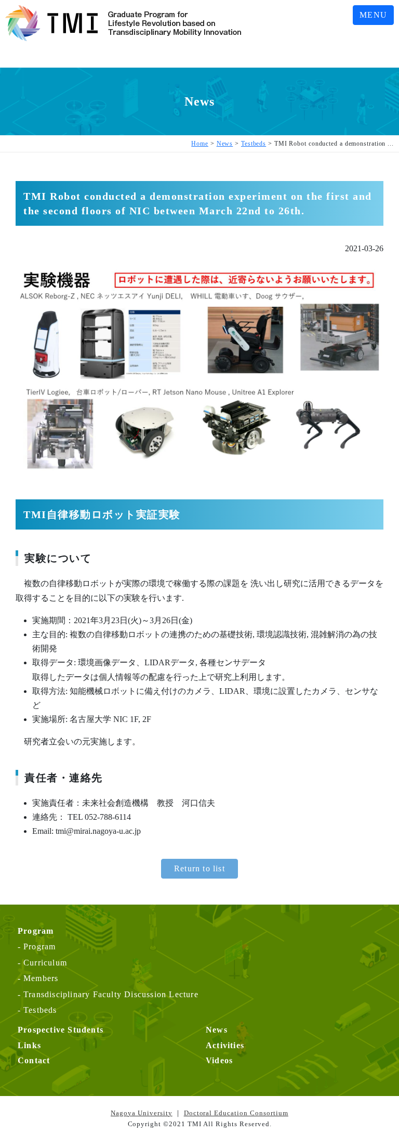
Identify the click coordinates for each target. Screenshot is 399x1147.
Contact (34, 1060)
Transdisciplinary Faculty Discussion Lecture (110, 994)
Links (29, 1045)
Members (40, 978)
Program (39, 946)
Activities (225, 1045)
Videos (219, 1060)
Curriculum (45, 962)
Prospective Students (60, 1029)
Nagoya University (141, 1113)
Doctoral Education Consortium (236, 1113)
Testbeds (40, 1010)
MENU (373, 14)
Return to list (199, 868)
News (217, 1029)
